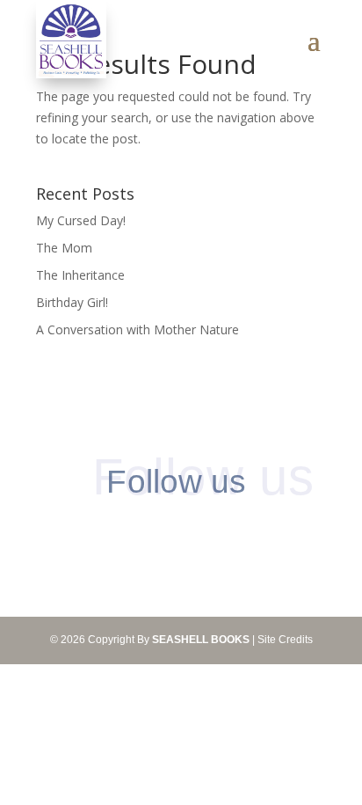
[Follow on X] (199, 533)
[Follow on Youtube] (235, 533)
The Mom (64, 247)
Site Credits (285, 639)
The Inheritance (80, 275)
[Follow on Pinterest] (162, 533)
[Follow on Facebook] (126, 533)
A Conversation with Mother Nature (137, 329)
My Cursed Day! (81, 220)
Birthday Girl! (72, 302)
